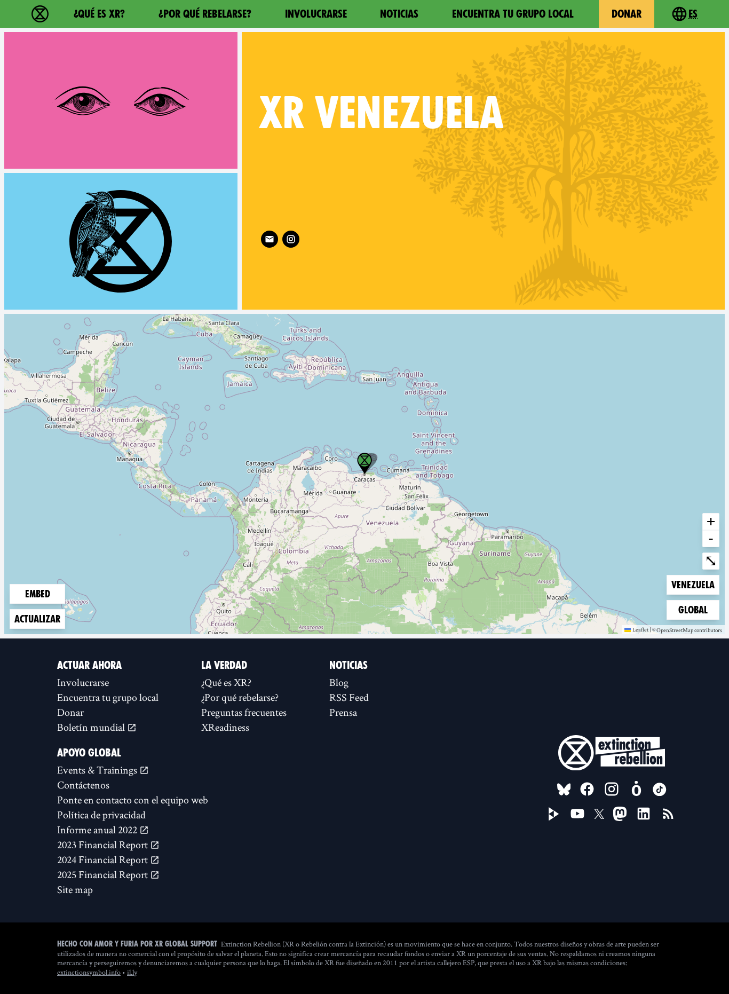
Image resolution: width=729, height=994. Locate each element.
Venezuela (693, 584)
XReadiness (225, 727)
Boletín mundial (92, 727)
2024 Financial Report (103, 859)
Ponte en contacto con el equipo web (132, 800)
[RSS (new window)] (668, 813)
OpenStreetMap (674, 630)
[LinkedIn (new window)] (643, 813)
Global (695, 610)
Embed (37, 593)
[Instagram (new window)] (290, 239)
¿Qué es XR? (99, 13)
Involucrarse (316, 13)
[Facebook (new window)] (587, 789)
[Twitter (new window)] (599, 814)
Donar (626, 13)
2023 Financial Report (103, 844)
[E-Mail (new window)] (269, 239)
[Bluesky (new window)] (564, 789)
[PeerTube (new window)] (554, 814)
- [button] (711, 538)
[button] (364, 463)
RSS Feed (349, 697)
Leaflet (640, 629)
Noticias (399, 13)
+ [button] (711, 521)
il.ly (132, 972)
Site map (75, 889)
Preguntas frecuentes (244, 712)
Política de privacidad (101, 815)
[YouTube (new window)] (577, 813)
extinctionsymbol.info (89, 972)
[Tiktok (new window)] (659, 789)
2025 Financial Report (103, 874)
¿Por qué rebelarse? (205, 13)
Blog (338, 682)
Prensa (343, 712)
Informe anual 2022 (98, 830)
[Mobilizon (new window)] (636, 789)
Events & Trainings (98, 770)
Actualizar (37, 619)
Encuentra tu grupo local (513, 13)
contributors (708, 630)
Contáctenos (83, 785)
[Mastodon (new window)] (619, 813)
